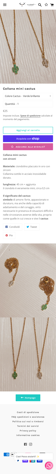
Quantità (10, 104)
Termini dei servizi (28, 426)
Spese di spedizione (30, 115)
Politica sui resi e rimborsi (28, 421)
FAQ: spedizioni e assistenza (28, 417)
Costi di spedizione (28, 412)
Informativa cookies (28, 435)
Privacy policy (28, 430)
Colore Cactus (13, 96)
